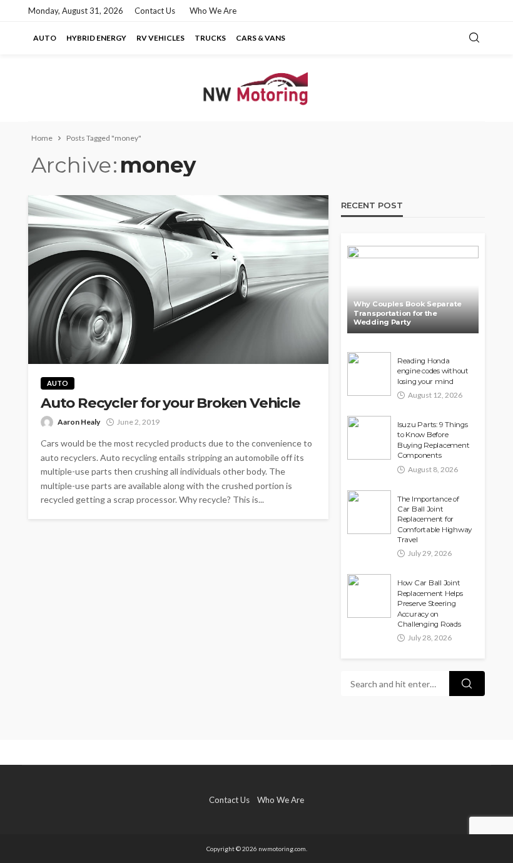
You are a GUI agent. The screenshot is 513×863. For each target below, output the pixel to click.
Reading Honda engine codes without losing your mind (433, 371)
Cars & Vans (260, 38)
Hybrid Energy (96, 38)
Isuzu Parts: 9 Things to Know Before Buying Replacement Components (433, 440)
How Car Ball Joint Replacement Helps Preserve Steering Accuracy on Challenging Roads (430, 603)
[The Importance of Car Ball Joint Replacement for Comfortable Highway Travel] (369, 512)
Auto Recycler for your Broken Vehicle (170, 403)
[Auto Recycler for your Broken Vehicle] (178, 279)
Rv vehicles (160, 38)
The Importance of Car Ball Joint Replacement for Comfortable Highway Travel (434, 520)
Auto (44, 38)
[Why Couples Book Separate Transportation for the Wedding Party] (413, 289)
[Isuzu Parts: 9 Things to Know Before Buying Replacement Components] (369, 438)
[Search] (474, 38)
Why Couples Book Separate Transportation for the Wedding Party (407, 313)
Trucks (210, 38)
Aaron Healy (79, 421)
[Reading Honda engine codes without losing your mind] (369, 374)
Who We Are (213, 11)
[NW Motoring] (256, 88)
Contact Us (155, 11)
